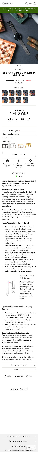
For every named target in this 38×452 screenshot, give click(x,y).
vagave (19, 70)
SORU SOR (19, 370)
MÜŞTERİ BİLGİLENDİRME (18, 436)
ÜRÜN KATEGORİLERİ (18, 441)
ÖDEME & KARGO (19, 365)
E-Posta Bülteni (19, 446)
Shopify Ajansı (29, 450)
